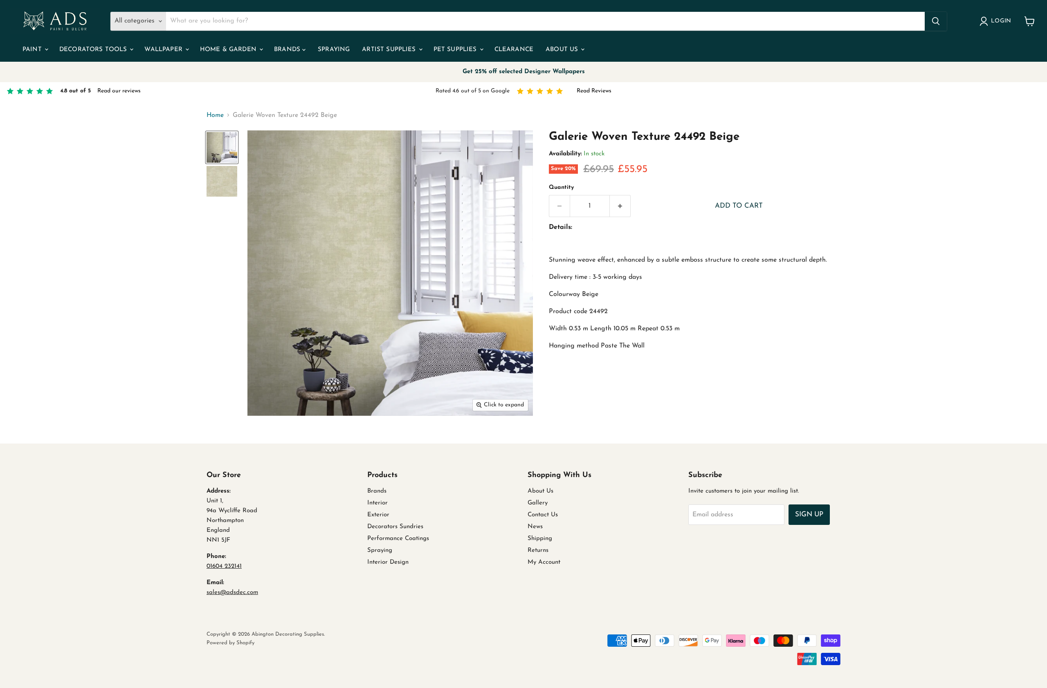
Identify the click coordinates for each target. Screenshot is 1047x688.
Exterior (378, 515)
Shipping (540, 539)
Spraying (334, 50)
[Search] (936, 21)
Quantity (561, 187)
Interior (377, 503)
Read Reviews (594, 91)
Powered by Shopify (230, 642)
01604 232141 (224, 566)
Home (215, 115)
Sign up (809, 514)
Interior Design (388, 562)
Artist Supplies (390, 50)
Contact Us (543, 515)
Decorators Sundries (395, 527)
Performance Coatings (398, 539)
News (535, 527)
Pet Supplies (456, 50)
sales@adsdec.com (232, 592)
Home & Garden (229, 50)
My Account (544, 562)
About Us (563, 50)
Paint (33, 50)
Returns (538, 550)
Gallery (538, 503)
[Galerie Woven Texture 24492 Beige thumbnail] (222, 147)
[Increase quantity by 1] (620, 206)
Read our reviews (119, 91)
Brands (288, 50)
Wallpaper (164, 50)
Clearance (513, 50)
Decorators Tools (94, 50)
